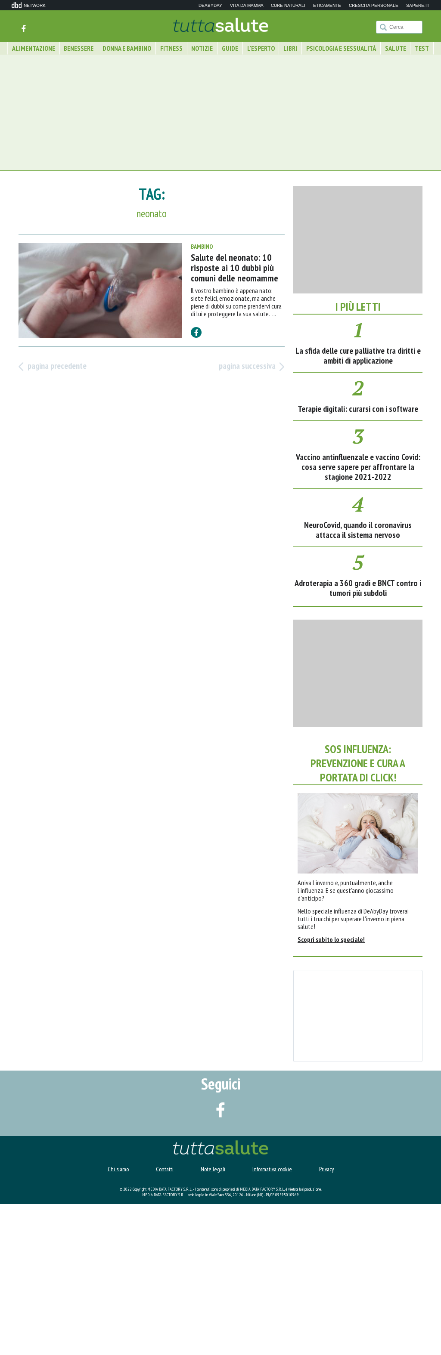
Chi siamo (118, 1320)
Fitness (171, 48)
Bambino (202, 247)
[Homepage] (220, 26)
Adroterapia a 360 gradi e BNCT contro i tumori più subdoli (358, 739)
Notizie (202, 48)
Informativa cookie (272, 1320)
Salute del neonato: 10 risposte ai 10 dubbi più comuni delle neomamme (234, 268)
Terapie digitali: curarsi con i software (358, 559)
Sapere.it (417, 5)
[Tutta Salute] (220, 1295)
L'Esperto (261, 48)
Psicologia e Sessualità (341, 48)
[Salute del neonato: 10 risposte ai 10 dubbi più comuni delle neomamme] (100, 291)
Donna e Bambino (126, 48)
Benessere (78, 48)
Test (422, 48)
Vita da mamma (246, 5)
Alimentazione (33, 48)
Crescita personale (373, 5)
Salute (395, 48)
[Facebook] (23, 28)
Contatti (165, 1320)
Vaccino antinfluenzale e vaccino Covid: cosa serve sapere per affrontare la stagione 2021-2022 (358, 617)
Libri (290, 48)
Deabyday (210, 5)
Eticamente (327, 5)
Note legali (213, 1320)
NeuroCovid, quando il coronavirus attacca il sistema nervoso (358, 680)
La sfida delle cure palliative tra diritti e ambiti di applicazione (358, 506)
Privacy (326, 1320)
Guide (230, 48)
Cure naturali (288, 5)
